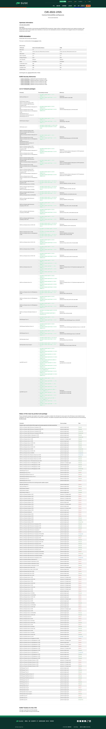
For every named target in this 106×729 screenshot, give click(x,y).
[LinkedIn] (85, 721)
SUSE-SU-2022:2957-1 (25, 80)
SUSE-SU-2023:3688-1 (25, 84)
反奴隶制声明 (33, 721)
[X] (83, 721)
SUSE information (25, 36)
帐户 (76, 1)
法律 (29, 721)
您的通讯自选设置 (42, 721)
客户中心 (70, 1)
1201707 (29, 72)
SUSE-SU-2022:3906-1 (25, 81)
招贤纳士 (26, 721)
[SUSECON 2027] (63, 1)
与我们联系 (52, 721)
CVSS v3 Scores (22, 45)
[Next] (56, 17)
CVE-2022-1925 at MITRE (24, 24)
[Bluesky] (90, 721)
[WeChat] (87, 721)
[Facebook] (80, 721)
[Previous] (50, 17)
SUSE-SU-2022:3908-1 (25, 83)
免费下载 (88, 5)
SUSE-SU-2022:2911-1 (25, 78)
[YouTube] (78, 721)
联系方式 (82, 5)
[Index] (53, 17)
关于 (37, 721)
